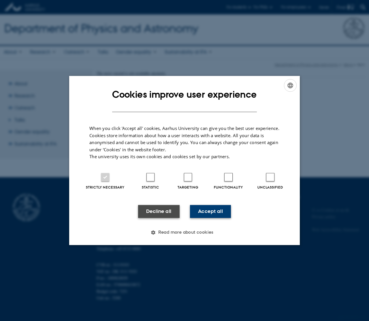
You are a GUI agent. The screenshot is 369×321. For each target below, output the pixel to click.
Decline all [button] (158, 211)
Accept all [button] (210, 211)
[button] (184, 232)
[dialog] (184, 160)
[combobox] (290, 85)
